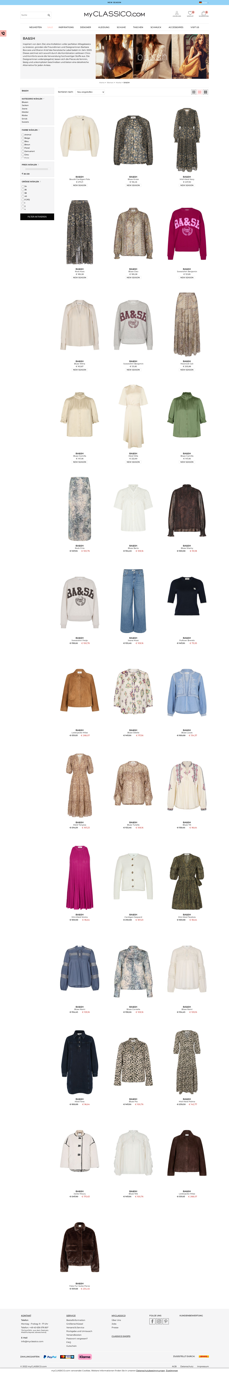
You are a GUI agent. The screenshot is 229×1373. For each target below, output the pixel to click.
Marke (118, 82)
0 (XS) (27, 199)
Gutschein (71, 1346)
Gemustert (29, 151)
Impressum (203, 1366)
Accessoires (176, 27)
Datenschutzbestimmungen (150, 1370)
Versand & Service (75, 1327)
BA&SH (25, 91)
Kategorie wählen (32, 99)
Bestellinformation (75, 1320)
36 (25, 189)
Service (71, 1315)
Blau (26, 141)
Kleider (25, 112)
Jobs (114, 1324)
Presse (115, 1327)
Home (101, 82)
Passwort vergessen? (77, 1338)
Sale (50, 27)
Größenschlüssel (74, 1324)
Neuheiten (35, 27)
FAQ (68, 1342)
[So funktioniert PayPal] (52, 1356)
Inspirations (66, 27)
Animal (27, 134)
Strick (24, 119)
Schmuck (156, 27)
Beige (27, 138)
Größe (30, 181)
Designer (85, 27)
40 (25, 196)
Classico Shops (121, 1336)
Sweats (25, 122)
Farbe (30, 130)
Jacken (25, 105)
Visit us (195, 27)
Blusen (25, 102)
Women (110, 82)
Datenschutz (186, 1366)
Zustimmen (172, 1370)
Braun (27, 144)
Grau (26, 154)
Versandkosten (73, 1335)
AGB (174, 1366)
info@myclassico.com (32, 1341)
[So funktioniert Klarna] (86, 1356)
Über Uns (116, 1320)
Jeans (24, 108)
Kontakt (26, 1315)
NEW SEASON (114, 2)
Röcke (25, 115)
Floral (27, 148)
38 (25, 193)
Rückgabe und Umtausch (79, 1331)
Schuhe (121, 27)
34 (25, 186)
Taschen (138, 27)
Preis (29, 164)
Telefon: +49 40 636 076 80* (34, 1327)
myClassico (119, 1315)
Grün (26, 158)
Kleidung (103, 27)
